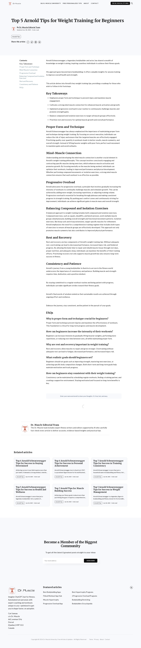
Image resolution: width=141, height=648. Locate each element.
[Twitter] (31, 42)
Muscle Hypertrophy (51, 600)
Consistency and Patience (28, 84)
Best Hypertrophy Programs (82, 592)
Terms (91, 639)
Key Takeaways (25, 63)
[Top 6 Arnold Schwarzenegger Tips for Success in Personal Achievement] (70, 469)
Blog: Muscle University (51, 3)
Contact (95, 3)
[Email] (39, 42)
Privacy (96, 639)
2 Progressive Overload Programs (84, 596)
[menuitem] (51, 3)
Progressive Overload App (53, 604)
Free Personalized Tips (72, 3)
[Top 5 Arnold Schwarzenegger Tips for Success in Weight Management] (109, 495)
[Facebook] (28, 42)
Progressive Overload (27, 73)
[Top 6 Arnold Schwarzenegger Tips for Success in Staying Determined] (32, 469)
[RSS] (131, 587)
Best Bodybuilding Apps (52, 592)
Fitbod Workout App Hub (52, 596)
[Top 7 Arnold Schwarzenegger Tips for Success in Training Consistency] (109, 469)
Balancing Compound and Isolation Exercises (31, 77)
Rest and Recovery (26, 81)
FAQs (21, 87)
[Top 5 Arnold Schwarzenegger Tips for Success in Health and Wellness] (32, 495)
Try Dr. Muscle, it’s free (120, 3)
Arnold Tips (16, 36)
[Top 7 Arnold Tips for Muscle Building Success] (70, 495)
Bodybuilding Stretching (81, 600)
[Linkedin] (35, 42)
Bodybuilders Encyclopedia (82, 604)
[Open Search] (132, 3)
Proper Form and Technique (29, 67)
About (86, 3)
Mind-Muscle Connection (28, 70)
